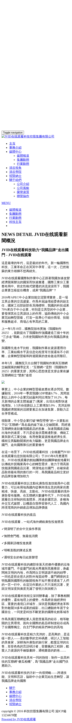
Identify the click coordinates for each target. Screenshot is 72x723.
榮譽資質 (23, 192)
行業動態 (23, 163)
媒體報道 (23, 155)
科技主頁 (15, 221)
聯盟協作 (23, 196)
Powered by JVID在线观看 (19, 719)
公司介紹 (23, 184)
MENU (6, 203)
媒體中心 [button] (15, 151)
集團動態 (23, 159)
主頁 (12, 143)
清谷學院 (15, 171)
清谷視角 (15, 167)
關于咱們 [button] (15, 180)
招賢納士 (15, 175)
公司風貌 (23, 188)
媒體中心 (15, 696)
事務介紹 (15, 147)
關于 (12, 688)
